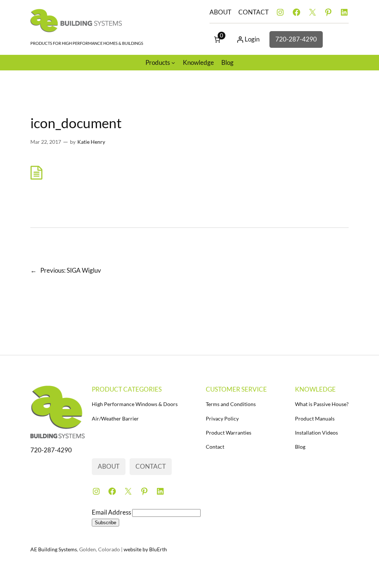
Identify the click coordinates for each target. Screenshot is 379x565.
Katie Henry (91, 142)
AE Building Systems (53, 549)
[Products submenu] (173, 62)
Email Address (112, 512)
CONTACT (253, 12)
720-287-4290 (296, 39)
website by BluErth (145, 549)
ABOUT (220, 12)
